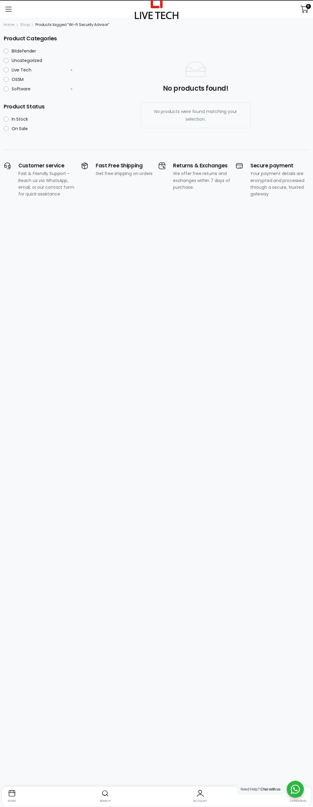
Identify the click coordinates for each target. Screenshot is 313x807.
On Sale (20, 128)
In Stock (20, 119)
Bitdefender (24, 51)
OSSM (18, 79)
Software (21, 89)
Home (9, 24)
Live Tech (21, 70)
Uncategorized (27, 60)
